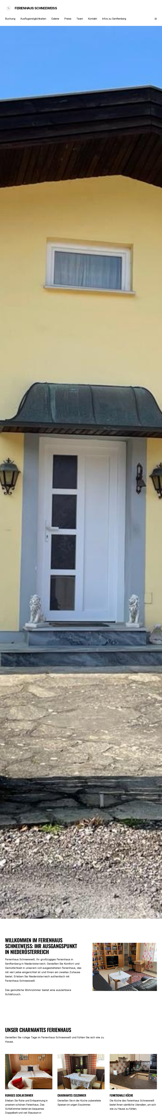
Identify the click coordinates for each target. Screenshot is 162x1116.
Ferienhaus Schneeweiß (36, 8)
